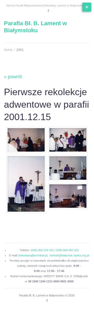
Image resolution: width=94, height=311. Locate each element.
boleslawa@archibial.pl (33, 255)
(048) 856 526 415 (42, 250)
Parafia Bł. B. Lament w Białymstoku (35, 26)
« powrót (13, 76)
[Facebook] (48, 11)
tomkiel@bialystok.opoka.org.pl (69, 255)
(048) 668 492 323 (67, 250)
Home (8, 50)
